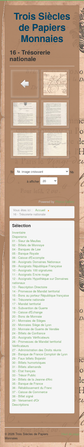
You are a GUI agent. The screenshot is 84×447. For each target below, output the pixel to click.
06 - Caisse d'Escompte (28, 258)
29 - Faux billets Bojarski (29, 358)
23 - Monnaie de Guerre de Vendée (35, 329)
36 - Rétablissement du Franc (32, 388)
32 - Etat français (23, 371)
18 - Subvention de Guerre (30, 308)
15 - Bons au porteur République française (40, 295)
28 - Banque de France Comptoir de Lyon (39, 354)
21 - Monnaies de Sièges (29, 321)
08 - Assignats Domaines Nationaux (36, 262)
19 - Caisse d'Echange (27, 312)
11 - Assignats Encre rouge (30, 274)
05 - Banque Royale (25, 253)
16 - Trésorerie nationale (28, 300)
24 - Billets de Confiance (28, 333)
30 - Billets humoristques (29, 362)
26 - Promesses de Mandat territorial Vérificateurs (36, 344)
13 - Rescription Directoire (29, 287)
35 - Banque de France (27, 383)
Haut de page (70, 434)
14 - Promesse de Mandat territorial (36, 291)
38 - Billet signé (22, 396)
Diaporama (19, 237)
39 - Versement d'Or (25, 400)
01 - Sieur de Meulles (26, 241)
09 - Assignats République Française (37, 266)
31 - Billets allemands (26, 367)
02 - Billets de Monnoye (28, 245)
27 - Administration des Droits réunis (36, 350)
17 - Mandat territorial (26, 304)
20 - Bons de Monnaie (27, 316)
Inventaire (18, 232)
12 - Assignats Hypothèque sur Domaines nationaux (40, 281)
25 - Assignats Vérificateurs (30, 337)
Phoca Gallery (64, 201)
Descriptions (20, 404)
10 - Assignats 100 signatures (32, 270)
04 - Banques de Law (26, 249)
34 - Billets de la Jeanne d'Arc (32, 379)
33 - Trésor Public (24, 375)
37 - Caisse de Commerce (29, 392)
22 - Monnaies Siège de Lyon (31, 325)
